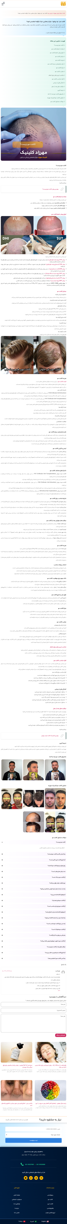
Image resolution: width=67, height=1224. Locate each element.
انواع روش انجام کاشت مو (57, 53)
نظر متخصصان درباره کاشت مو (56, 64)
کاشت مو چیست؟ (59, 45)
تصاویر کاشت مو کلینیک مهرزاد (55, 98)
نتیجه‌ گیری (61, 90)
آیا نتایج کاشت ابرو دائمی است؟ (57, 860)
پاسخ (59, 990)
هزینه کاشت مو (59, 60)
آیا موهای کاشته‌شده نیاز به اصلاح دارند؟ (55, 912)
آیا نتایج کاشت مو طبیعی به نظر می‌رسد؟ (55, 953)
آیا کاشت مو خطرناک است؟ (58, 929)
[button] (3, 3)
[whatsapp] (31, 1178)
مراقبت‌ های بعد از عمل (58, 86)
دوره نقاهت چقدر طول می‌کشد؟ (57, 883)
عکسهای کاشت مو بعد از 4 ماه (56, 94)
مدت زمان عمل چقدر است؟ (58, 871)
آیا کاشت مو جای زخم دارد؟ (58, 900)
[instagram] (41, 1178)
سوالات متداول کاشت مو (57, 101)
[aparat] (36, 1178)
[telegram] (26, 1178)
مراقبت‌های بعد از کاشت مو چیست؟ (56, 947)
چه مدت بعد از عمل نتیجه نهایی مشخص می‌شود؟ (52, 889)
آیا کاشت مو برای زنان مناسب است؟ (56, 906)
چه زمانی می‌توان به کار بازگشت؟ (57, 935)
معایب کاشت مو (59, 71)
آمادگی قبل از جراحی (58, 83)
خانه (64, 13)
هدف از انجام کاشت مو (58, 49)
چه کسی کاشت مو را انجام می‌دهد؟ (56, 958)
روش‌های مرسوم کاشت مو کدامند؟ (56, 866)
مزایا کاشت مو (60, 68)
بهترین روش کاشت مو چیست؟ (50, 189)
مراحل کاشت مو (59, 56)
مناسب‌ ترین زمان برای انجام (56, 75)
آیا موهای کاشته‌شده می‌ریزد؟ (58, 895)
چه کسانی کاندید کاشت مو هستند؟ (56, 854)
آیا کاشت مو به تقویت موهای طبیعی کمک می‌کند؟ (52, 941)
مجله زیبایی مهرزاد (57, 13)
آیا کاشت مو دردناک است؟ (58, 877)
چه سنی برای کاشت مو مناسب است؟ (56, 924)
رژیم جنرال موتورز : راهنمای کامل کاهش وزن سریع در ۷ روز (51, 1103)
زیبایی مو (50, 13)
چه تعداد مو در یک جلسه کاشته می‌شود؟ (55, 918)
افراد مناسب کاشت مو (58, 79)
